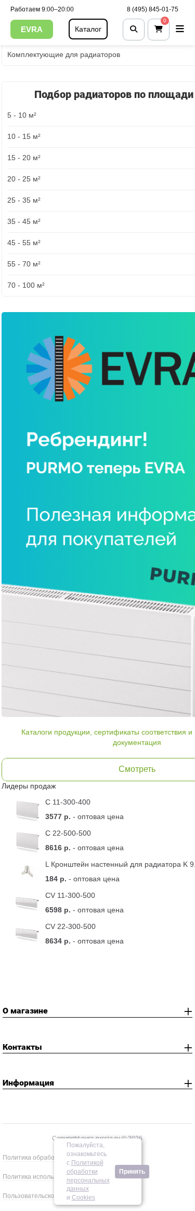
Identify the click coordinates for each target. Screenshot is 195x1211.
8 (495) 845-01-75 (152, 9)
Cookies (83, 1197)
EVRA (32, 29)
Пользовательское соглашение (49, 1196)
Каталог (88, 29)
